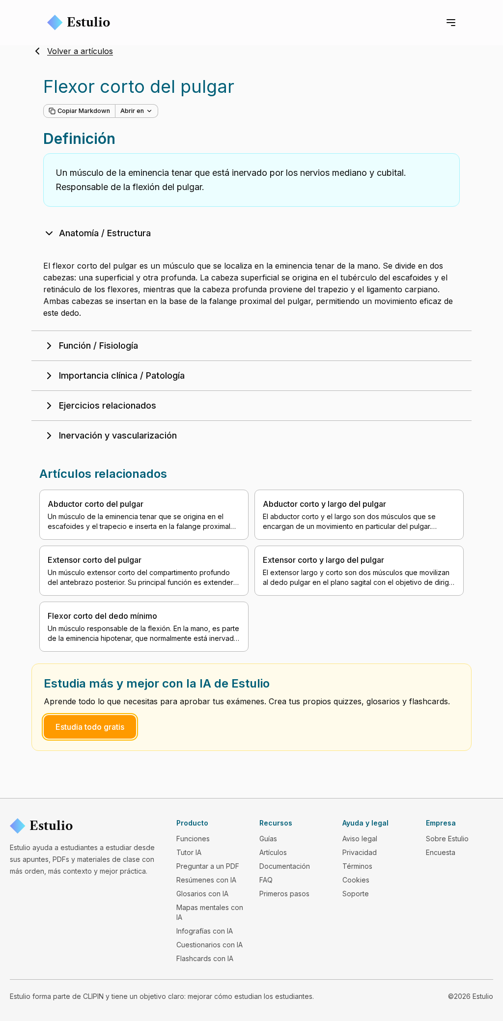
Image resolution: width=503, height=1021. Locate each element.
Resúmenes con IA (206, 880)
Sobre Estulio (447, 838)
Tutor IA (188, 852)
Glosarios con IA (202, 893)
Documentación (284, 866)
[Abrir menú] (451, 22)
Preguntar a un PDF (207, 866)
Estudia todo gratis (90, 727)
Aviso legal (359, 838)
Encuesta (440, 852)
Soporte (355, 893)
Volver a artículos (80, 51)
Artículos (273, 852)
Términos (357, 866)
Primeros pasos (284, 893)
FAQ (266, 880)
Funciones (193, 838)
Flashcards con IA (204, 958)
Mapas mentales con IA (209, 912)
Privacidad (359, 852)
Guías (268, 838)
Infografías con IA (204, 931)
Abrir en (132, 110)
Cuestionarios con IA (209, 944)
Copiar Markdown (83, 110)
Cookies (355, 880)
